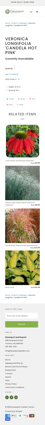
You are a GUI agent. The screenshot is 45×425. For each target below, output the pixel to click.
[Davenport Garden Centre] (14, 12)
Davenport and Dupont (15, 337)
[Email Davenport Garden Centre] (7, 397)
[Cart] (37, 12)
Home (7, 23)
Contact (9, 373)
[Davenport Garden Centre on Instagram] (16, 397)
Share (23, 99)
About (7, 359)
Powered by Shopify (13, 411)
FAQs (7, 380)
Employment (10, 370)
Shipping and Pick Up (14, 363)
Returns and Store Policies (16, 366)
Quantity (9, 69)
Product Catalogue (19, 23)
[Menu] (31, 12)
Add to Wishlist (12, 74)
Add (10, 105)
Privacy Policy (10, 384)
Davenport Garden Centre (22, 407)
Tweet (11, 99)
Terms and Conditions (14, 387)
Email (21, 105)
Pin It (33, 99)
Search (8, 377)
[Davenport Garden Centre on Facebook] (11, 397)
